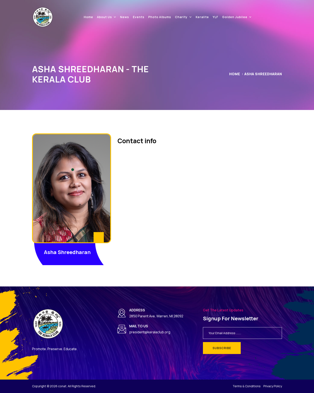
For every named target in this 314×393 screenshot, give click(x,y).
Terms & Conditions (247, 386)
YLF (215, 17)
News (124, 17)
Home (88, 17)
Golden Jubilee (234, 17)
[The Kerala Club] (42, 17)
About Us (104, 17)
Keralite (202, 17)
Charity (181, 17)
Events (138, 17)
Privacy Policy (272, 386)
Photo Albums (159, 17)
